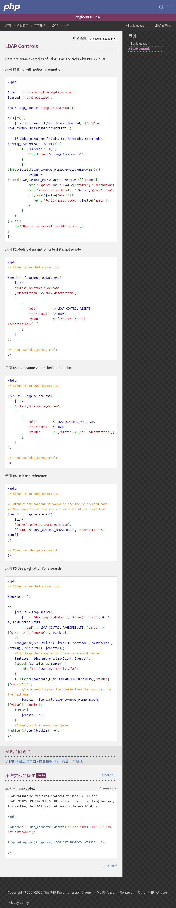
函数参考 (23, 25)
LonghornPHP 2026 (88, 17)
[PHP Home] (12, 7)
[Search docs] (161, 7)
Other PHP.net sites (152, 892)
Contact (126, 892)
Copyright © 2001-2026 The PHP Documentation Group (49, 892)
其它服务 (40, 25)
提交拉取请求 (49, 761)
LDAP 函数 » (163, 25)
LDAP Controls (140, 49)
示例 (67, 25)
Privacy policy (18, 903)
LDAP (54, 25)
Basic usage (139, 43)
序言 (8, 25)
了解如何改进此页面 (20, 761)
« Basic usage (134, 25)
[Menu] (170, 7)
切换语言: (80, 38)
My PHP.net (105, 892)
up (8, 789)
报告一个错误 (72, 761)
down (14, 789)
